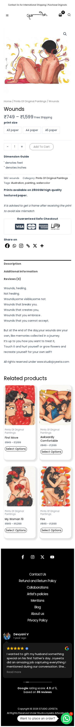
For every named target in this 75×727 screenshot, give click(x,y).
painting (30, 183)
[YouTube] (52, 557)
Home (8, 101)
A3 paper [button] (13, 130)
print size (11, 123)
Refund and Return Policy (37, 581)
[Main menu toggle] (7, 15)
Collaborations (37, 587)
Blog (37, 607)
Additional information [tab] (21, 271)
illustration (17, 183)
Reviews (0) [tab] (12, 279)
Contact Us (13, 4)
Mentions (37, 600)
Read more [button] (14, 672)
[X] (35, 246)
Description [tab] (12, 264)
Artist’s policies (37, 594)
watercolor (43, 183)
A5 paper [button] (51, 130)
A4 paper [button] (32, 130)
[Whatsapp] (14, 246)
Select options (16, 449)
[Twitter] (42, 557)
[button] (69, 15)
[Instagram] (21, 246)
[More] (42, 246)
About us (37, 613)
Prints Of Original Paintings (30, 101)
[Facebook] (7, 246)
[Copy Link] (28, 246)
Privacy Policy (38, 620)
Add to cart (41, 147)
